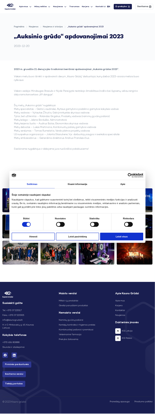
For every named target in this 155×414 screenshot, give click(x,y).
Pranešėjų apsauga (119, 402)
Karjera (85, 7)
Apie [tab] (122, 184)
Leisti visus (122, 236)
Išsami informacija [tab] (77, 184)
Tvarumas (74, 7)
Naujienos (58, 7)
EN (108, 6)
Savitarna (142, 6)
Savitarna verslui (14, 374)
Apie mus (23, 7)
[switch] (60, 224)
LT (104, 6)
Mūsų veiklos (40, 7)
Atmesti (33, 236)
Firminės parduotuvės (17, 364)
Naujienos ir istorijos (53, 27)
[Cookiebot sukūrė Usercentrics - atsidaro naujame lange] (130, 175)
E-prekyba (121, 6)
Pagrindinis (19, 27)
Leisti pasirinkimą (77, 236)
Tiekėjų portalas (14, 384)
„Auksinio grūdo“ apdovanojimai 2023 (85, 27)
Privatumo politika (143, 402)
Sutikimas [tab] (32, 184)
